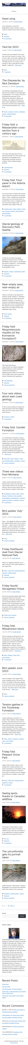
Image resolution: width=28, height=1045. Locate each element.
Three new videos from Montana (12, 473)
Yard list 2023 (10, 46)
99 (9, 905)
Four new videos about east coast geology (12, 396)
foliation (19, 209)
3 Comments (7, 116)
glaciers (6, 271)
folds (14, 209)
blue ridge (7, 458)
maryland (6, 417)
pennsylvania (6, 657)
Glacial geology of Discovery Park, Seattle (12, 226)
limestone (10, 496)
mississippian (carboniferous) (10, 498)
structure (15, 739)
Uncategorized (8, 167)
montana (22, 498)
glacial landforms (20, 570)
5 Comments (7, 318)
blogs (5, 34)
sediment (16, 500)
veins (3, 741)
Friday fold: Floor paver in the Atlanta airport (13, 183)
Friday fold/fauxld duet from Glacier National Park (12, 552)
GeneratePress (14, 1042)
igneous (4, 496)
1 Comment (7, 72)
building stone (8, 209)
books (6, 111)
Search (4, 913)
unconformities (14, 893)
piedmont (17, 461)
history (16, 111)
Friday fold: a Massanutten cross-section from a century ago (14, 129)
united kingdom (11, 114)
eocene (13, 493)
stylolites (21, 739)
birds (5, 70)
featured (6, 36)
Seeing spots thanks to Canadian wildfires (13, 796)
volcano (21, 500)
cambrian (11, 111)
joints (5, 739)
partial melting (6, 213)
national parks (12, 573)
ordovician (22, 111)
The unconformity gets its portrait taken (12, 854)
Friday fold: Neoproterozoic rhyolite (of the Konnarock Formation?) (11, 332)
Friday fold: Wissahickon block (13, 627)
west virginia (9, 741)
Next (12, 905)
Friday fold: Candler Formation (13, 429)
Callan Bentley (6, 1015)
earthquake (7, 493)
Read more (18, 65)
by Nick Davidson (13, 82)
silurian (4, 114)
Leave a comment (9, 385)
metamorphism (19, 211)
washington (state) (19, 271)
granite (12, 211)
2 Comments (7, 215)
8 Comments (7, 38)
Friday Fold (11, 570)
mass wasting (18, 496)
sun (8, 838)
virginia (12, 417)
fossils (22, 493)
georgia (7, 211)
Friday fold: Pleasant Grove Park (11, 754)
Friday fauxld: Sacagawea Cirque (13, 587)
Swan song (8, 18)
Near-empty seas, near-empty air (12, 286)
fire (5, 838)
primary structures (7, 500)
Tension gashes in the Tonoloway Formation (12, 707)
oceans (11, 271)
